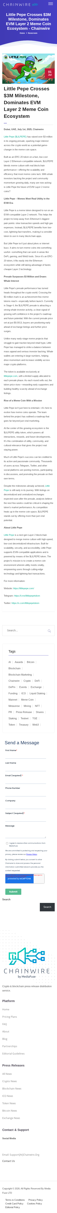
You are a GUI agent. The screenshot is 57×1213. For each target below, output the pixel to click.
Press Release (24, 712)
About (5, 1031)
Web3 (35, 724)
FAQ (4, 1024)
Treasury (23, 724)
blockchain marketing (20, 674)
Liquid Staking (37, 693)
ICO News (7, 1096)
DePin (12, 687)
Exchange (36, 687)
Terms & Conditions (15, 1200)
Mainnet (13, 699)
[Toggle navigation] (51, 4)
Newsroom (32, 33)
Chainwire (14, 681)
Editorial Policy (12, 1207)
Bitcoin (30, 662)
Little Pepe (9, 535)
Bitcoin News (9, 1110)
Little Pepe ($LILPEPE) (15, 136)
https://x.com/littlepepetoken (25, 603)
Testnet (24, 718)
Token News (9, 1103)
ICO (23, 693)
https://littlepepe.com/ (23, 588)
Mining (27, 706)
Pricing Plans (9, 1016)
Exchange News (11, 1118)
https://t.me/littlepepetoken (27, 595)
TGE (34, 718)
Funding (13, 693)
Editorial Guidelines (13, 1053)
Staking (13, 718)
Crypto (27, 681)
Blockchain (15, 668)
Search (6, 899)
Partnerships (9, 1046)
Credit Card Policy (14, 1203)
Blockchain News (11, 1088)
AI (10, 662)
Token (12, 724)
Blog (4, 1039)
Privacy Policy (35, 1200)
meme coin (27, 699)
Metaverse (14, 706)
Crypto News (9, 1081)
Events (23, 687)
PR (10, 712)
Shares (40, 712)
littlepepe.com (10, 376)
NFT (37, 706)
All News (7, 1074)
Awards (19, 662)
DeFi (37, 681)
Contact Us (8, 1161)
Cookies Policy (34, 1203)
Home (22, 33)
